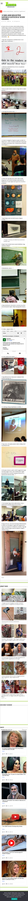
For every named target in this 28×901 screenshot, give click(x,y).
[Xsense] (14, 4)
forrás (2, 577)
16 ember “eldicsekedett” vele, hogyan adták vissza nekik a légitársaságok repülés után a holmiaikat (13, 639)
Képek (10, 21)
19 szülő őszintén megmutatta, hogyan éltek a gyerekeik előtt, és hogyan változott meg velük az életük (13, 696)
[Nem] (26, 896)
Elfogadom (14, 899)
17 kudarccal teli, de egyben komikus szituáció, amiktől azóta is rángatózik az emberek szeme (12, 604)
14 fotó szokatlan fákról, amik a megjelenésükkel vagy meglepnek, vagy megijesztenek (12, 677)
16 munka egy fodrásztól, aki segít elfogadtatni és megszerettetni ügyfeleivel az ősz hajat (13, 658)
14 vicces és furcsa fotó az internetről (10, 621)
